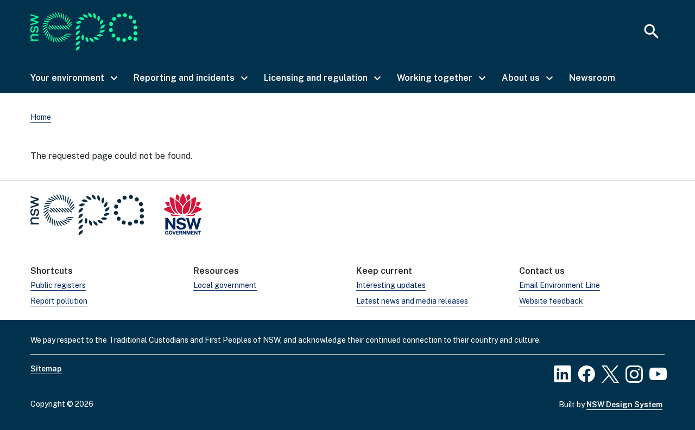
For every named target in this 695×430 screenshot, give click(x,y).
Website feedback (551, 301)
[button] (73, 78)
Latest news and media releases (412, 301)
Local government (225, 285)
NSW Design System (624, 404)
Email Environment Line (559, 285)
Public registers (58, 285)
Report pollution (58, 301)
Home (40, 117)
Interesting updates (391, 285)
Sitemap (46, 368)
